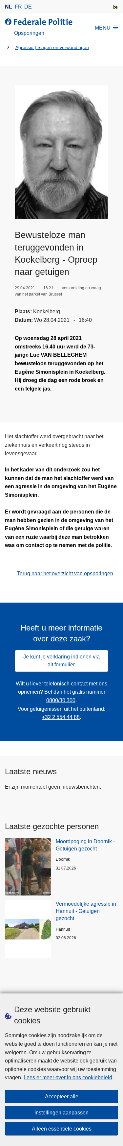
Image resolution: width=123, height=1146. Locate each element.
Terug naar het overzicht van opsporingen (65, 573)
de (28, 7)
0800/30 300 (60, 700)
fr (18, 7)
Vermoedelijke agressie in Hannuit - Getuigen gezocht (86, 911)
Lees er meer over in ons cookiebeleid (68, 1077)
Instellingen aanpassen (61, 1112)
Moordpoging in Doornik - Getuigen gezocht (85, 845)
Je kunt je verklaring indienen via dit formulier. (61, 660)
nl (8, 7)
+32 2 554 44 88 (61, 717)
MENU (103, 28)
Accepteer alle (61, 1096)
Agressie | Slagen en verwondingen (52, 47)
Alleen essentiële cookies (62, 1129)
